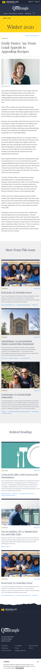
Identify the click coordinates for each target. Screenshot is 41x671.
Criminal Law (4, 358)
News (36, 1)
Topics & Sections (13, 13)
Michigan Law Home (20, 650)
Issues (5, 13)
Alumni (30, 1)
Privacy (17, 648)
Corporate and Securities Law (32, 35)
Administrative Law (13, 358)
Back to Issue (7, 18)
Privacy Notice (20, 668)
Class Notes (20, 13)
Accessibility (18, 645)
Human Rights (35, 411)
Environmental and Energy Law (27, 493)
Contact (31, 648)
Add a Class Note (33, 645)
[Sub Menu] (7, 13)
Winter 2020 (37, 288)
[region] (20, 665)
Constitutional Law (24, 358)
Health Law (35, 305)
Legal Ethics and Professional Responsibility (19, 411)
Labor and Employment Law (7, 305)
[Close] (38, 662)
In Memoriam (28, 13)
